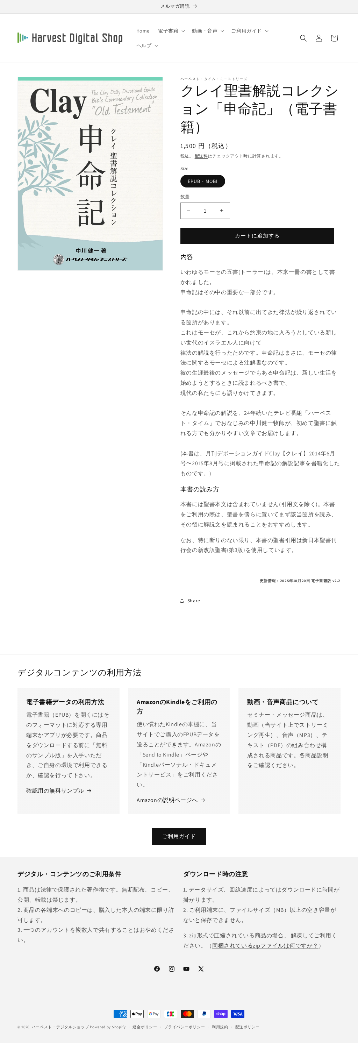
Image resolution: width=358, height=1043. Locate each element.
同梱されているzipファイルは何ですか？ (265, 945)
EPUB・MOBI (203, 181)
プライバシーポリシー (184, 1026)
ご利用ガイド (179, 836)
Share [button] (193, 600)
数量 (185, 197)
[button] (171, 30)
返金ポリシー (145, 1026)
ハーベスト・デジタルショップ (60, 1026)
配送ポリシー (247, 1026)
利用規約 (220, 1026)
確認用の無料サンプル (55, 790)
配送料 (201, 155)
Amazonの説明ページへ (167, 800)
